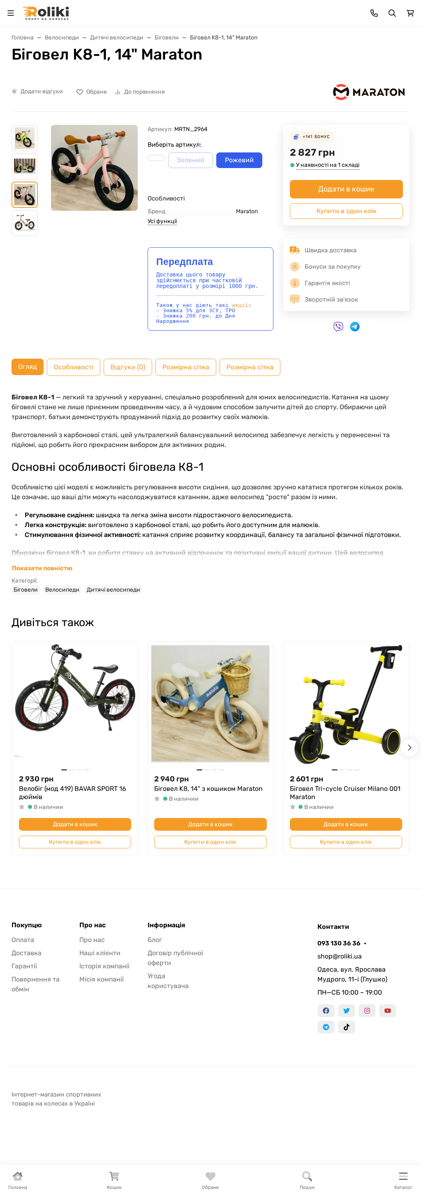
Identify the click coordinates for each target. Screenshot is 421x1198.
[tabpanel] (210, 493)
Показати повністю (42, 568)
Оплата (23, 940)
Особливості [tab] (73, 367)
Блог (155, 940)
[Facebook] (326, 1010)
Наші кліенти (99, 953)
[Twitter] (346, 1010)
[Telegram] (326, 1027)
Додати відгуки (42, 91)
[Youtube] (387, 1010)
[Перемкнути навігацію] (10, 13)
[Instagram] (367, 1010)
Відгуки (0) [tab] (128, 367)
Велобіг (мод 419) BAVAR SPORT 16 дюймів (72, 793)
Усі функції (162, 221)
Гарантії (24, 966)
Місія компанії (101, 979)
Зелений (190, 160)
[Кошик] (410, 13)
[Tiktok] (346, 1027)
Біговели (26, 589)
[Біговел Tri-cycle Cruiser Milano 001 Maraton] (346, 704)
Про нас (92, 925)
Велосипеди (62, 589)
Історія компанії (104, 966)
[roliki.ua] (45, 12)
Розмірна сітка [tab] (185, 367)
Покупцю (27, 925)
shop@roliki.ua (339, 956)
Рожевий (239, 160)
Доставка (27, 953)
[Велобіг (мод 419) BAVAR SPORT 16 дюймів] (75, 704)
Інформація (166, 925)
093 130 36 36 (339, 943)
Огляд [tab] (27, 367)
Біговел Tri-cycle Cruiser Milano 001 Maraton (345, 793)
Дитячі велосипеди (113, 589)
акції (240, 305)
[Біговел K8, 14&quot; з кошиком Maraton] (210, 704)
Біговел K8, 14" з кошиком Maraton (208, 789)
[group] (94, 181)
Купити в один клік (347, 211)
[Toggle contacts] (374, 13)
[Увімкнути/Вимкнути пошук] (392, 13)
